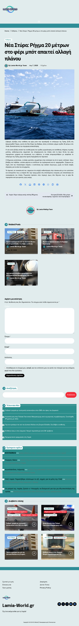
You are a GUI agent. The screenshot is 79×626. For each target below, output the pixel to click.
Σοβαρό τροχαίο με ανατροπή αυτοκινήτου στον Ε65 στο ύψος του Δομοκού (31, 410)
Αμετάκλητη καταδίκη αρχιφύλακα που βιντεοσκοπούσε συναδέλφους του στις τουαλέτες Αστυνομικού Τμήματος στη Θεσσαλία (19, 276)
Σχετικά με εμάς (8, 582)
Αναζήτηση (11, 388)
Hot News (11, 232)
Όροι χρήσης (6, 588)
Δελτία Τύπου (44, 585)
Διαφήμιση (43, 582)
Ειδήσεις (8, 40)
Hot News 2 (49, 508)
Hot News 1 (12, 508)
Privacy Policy (45, 588)
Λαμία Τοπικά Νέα (14, 515)
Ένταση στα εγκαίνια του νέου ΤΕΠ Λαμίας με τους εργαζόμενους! (37, 492)
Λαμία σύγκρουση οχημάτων (17, 512)
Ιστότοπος (8, 357)
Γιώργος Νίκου (11, 460)
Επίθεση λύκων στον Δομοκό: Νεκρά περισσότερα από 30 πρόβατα (29, 431)
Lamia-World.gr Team (46, 209)
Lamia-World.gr (18, 606)
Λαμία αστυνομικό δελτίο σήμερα (55, 512)
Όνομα (8, 337)
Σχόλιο (8, 306)
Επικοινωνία (6, 585)
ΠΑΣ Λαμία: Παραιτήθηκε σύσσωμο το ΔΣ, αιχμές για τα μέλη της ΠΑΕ (33, 479)
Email (7, 347)
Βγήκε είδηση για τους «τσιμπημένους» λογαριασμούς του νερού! (42, 453)
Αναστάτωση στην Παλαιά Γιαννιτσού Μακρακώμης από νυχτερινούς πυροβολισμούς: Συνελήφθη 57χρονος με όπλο (39, 418)
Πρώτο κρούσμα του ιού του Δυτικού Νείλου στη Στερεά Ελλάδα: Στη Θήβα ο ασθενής (35, 425)
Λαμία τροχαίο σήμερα (29, 515)
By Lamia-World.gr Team (18, 65)
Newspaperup (43, 622)
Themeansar (52, 622)
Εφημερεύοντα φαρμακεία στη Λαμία (18, 437)
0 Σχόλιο (44, 65)
